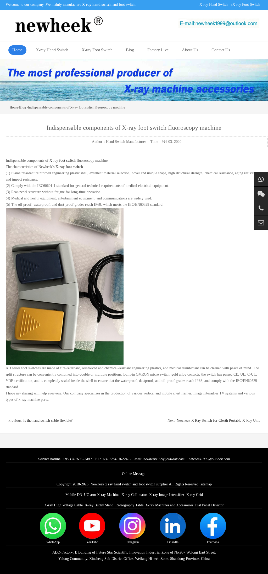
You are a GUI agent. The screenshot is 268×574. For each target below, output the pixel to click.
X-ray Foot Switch (246, 5)
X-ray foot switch (62, 161)
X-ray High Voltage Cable (63, 505)
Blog (130, 50)
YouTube (92, 542)
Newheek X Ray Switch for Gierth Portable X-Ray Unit (218, 421)
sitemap (206, 484)
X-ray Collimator (134, 495)
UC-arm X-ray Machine (101, 495)
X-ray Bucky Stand (99, 505)
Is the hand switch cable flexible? (47, 421)
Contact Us (220, 50)
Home (17, 50)
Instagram (132, 542)
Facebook (213, 542)
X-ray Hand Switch (213, 5)
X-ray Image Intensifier (166, 495)
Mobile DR (73, 495)
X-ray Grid (194, 495)
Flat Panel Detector (209, 505)
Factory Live (158, 50)
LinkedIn (172, 542)
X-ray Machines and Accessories (169, 505)
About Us (190, 50)
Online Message (133, 474)
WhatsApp (53, 542)
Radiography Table (129, 505)
